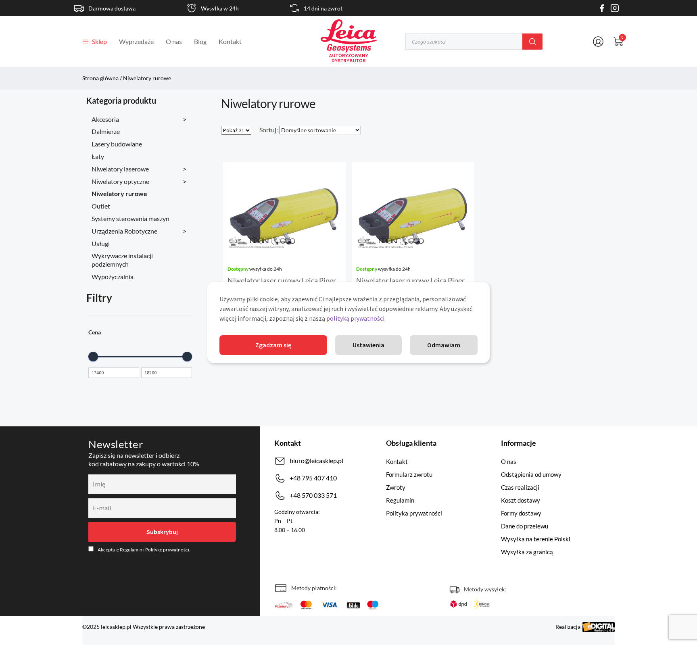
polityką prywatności (355, 318)
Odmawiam (443, 345)
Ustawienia (368, 345)
